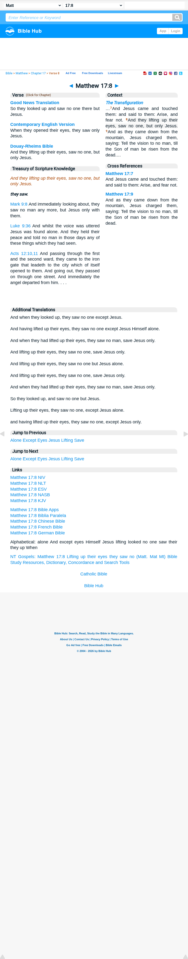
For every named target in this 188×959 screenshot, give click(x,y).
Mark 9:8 (18, 204)
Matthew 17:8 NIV (27, 477)
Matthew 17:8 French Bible (36, 527)
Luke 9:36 (20, 225)
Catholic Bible (93, 574)
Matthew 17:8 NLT (28, 483)
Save (79, 440)
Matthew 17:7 (119, 173)
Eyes (42, 440)
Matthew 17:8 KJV (28, 500)
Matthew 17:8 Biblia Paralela (38, 515)
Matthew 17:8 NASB (30, 494)
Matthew (22, 73)
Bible (9, 73)
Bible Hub (93, 585)
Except (29, 440)
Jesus (54, 440)
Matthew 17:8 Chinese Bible (37, 521)
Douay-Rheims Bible (31, 146)
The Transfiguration (124, 102)
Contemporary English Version (42, 124)
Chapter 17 (38, 73)
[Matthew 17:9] (182, 444)
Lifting (67, 440)
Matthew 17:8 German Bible (37, 532)
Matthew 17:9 (119, 194)
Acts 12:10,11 (24, 253)
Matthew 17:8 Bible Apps (34, 509)
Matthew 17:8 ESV (28, 489)
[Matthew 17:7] (6, 444)
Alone (16, 440)
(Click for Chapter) (37, 95)
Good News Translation (34, 102)
